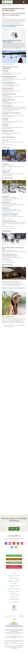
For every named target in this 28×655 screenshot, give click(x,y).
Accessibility (20, 645)
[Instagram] (18, 543)
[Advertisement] (14, 458)
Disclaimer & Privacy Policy (9, 636)
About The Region (14, 589)
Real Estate (14, 586)
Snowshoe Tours (20, 25)
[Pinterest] (14, 543)
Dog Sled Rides (5, 26)
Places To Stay (14, 576)
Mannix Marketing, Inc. (14, 631)
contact (15, 647)
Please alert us (6, 643)
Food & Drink (14, 581)
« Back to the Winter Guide (8, 290)
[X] (12, 547)
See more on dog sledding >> (8, 262)
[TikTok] (22, 543)
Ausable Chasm (5, 196)
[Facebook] (6, 543)
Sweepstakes (14, 599)
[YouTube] (10, 543)
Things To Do (14, 578)
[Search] (22, 616)
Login (14, 555)
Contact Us (14, 594)
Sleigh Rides (13, 25)
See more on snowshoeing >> (8, 228)
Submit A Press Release (14, 559)
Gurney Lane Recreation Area (8, 82)
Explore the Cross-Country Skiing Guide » (14, 288)
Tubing (8, 25)
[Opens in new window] (14, 34)
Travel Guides (14, 591)
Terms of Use (17, 636)
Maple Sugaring (13, 26)
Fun (10, 5)
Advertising (14, 602)
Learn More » (18, 47)
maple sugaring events (14, 284)
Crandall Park (5, 70)
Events (14, 583)
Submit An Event (14, 562)
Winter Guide (7, 5)
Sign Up (12, 528)
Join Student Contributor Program (14, 567)
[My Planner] (16, 547)
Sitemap (14, 619)
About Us (14, 596)
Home (3, 5)
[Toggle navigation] (24, 2)
